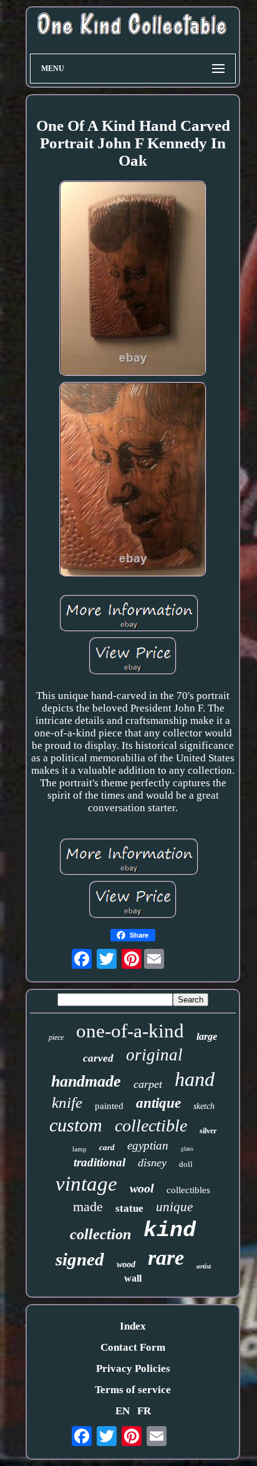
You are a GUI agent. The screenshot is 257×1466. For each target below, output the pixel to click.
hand (195, 1079)
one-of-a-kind (130, 1031)
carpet (147, 1084)
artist (203, 1266)
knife (67, 1102)
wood (126, 1264)
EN (122, 1411)
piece (56, 1037)
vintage (86, 1184)
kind (169, 1230)
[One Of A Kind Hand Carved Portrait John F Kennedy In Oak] (132, 279)
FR (144, 1411)
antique (158, 1103)
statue (129, 1208)
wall (133, 1278)
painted (109, 1106)
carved (98, 1058)
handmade (86, 1081)
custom (75, 1125)
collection (100, 1234)
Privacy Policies (133, 1368)
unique (174, 1206)
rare (166, 1257)
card (107, 1147)
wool (142, 1188)
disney (152, 1162)
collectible (151, 1125)
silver (208, 1130)
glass (187, 1148)
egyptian (147, 1145)
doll (186, 1164)
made (88, 1206)
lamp (79, 1149)
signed (80, 1259)
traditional (99, 1162)
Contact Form (132, 1347)
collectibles (188, 1190)
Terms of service (133, 1390)
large (206, 1036)
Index (133, 1326)
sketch (204, 1106)
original (154, 1054)
